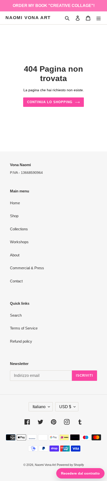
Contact (16, 281)
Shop (14, 216)
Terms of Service (24, 328)
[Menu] (98, 18)
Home (15, 203)
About (14, 255)
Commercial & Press (27, 268)
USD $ (65, 407)
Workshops (19, 242)
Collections (19, 229)
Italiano (39, 407)
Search (16, 315)
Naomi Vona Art (28, 17)
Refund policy (21, 341)
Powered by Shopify (70, 465)
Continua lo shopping (50, 102)
